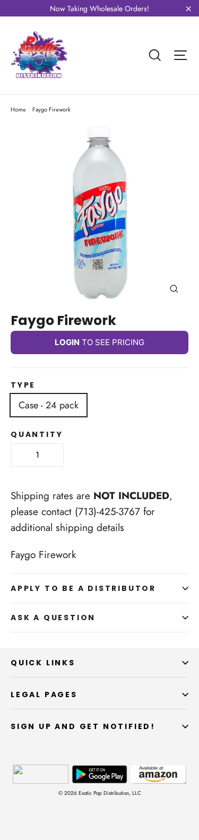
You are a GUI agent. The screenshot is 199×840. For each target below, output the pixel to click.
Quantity (37, 434)
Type (23, 385)
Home (18, 109)
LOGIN (67, 342)
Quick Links (43, 662)
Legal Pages (44, 694)
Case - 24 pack (49, 405)
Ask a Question (53, 617)
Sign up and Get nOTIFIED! (83, 726)
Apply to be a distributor (83, 588)
